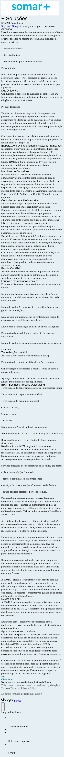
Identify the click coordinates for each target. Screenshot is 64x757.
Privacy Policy (28, 688)
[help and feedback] (3, 706)
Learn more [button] (50, 26)
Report (38, 693)
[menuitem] (35, 722)
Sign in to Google (10, 26)
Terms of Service (10, 688)
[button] (32, 676)
